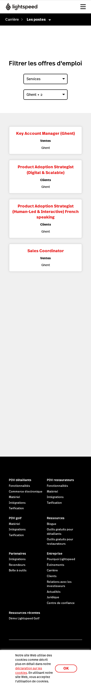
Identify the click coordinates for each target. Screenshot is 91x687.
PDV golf (15, 518)
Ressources (55, 518)
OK (66, 668)
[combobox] (45, 79)
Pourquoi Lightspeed (61, 559)
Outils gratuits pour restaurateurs (60, 541)
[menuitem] (12, 19)
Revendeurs (17, 565)
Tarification (16, 508)
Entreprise (54, 553)
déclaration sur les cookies (28, 670)
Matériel (14, 497)
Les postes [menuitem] (36, 19)
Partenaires (17, 553)
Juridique (53, 597)
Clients (52, 576)
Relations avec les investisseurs (59, 584)
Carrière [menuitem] (12, 19)
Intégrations (17, 503)
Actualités (54, 592)
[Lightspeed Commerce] (20, 6)
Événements (55, 565)
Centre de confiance (61, 603)
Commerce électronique (25, 492)
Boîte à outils (18, 570)
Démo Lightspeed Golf (24, 618)
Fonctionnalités (19, 486)
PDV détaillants (20, 480)
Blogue (51, 524)
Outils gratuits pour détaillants (60, 532)
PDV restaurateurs (60, 480)
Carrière (52, 570)
